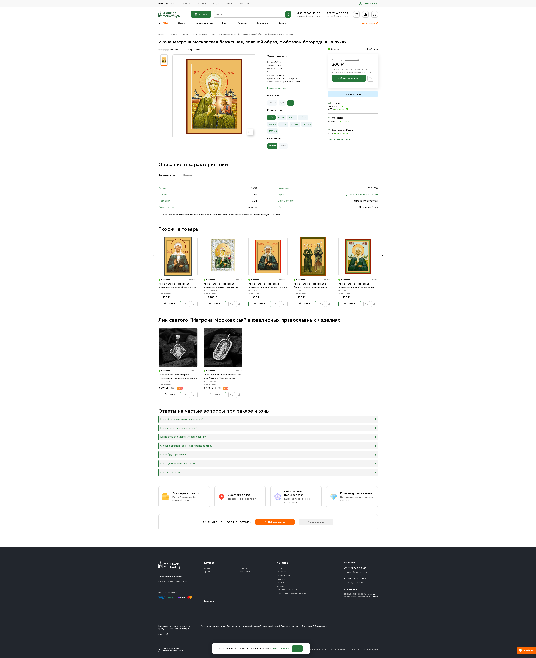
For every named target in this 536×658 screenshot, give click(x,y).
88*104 (281, 117)
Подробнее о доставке (339, 139)
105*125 (292, 117)
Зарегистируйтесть (358, 69)
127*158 (303, 117)
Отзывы (187, 175)
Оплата (229, 4)
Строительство (284, 575)
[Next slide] (383, 256)
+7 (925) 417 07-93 (336, 13)
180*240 (295, 124)
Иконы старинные (203, 23)
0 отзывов (175, 50)
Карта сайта (164, 634)
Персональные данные (287, 590)
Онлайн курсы (371, 650)
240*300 (307, 124)
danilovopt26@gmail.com (357, 597)
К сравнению (194, 50)
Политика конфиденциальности (291, 593)
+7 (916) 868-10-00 (308, 13)
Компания (283, 563)
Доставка (201, 4)
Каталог (203, 15)
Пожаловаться (316, 522)
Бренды (209, 601)
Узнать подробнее (280, 648)
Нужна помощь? (369, 23)
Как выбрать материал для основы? (181, 419)
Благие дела (354, 650)
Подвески (243, 23)
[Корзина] (374, 14)
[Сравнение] (365, 14)
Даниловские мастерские (286, 79)
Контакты (244, 4)
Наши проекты (165, 4)
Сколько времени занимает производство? (186, 446)
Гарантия (281, 579)
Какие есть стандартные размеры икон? (184, 437)
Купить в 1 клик (353, 94)
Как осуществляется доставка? (179, 463)
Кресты (282, 23)
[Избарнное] (356, 14)
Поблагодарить (276, 522)
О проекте (185, 4)
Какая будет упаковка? (173, 454)
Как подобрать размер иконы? (178, 428)
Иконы (181, 23)
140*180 (272, 124)
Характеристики (167, 175)
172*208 (283, 124)
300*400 (273, 131)
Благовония (263, 23)
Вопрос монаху (338, 650)
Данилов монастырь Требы (313, 650)
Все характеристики (277, 88)
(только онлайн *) (352, 60)
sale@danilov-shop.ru (355, 594)
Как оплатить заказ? (172, 472)
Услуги (216, 4)
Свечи (225, 23)
